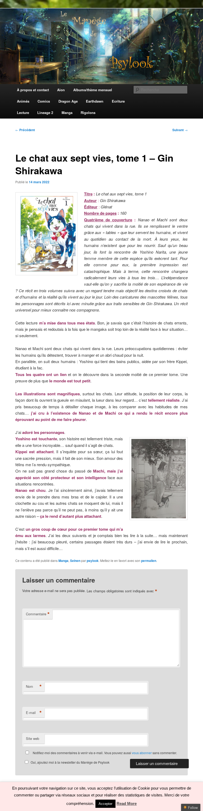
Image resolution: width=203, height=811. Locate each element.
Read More (127, 803)
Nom (34, 686)
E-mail (34, 712)
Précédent (25, 129)
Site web (32, 738)
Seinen (75, 560)
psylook (93, 560)
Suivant (180, 129)
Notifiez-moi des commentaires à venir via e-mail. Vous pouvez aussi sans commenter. (104, 752)
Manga (63, 560)
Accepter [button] (105, 804)
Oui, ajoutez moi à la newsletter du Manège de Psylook (70, 762)
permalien (148, 560)
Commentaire (38, 614)
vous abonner (142, 752)
